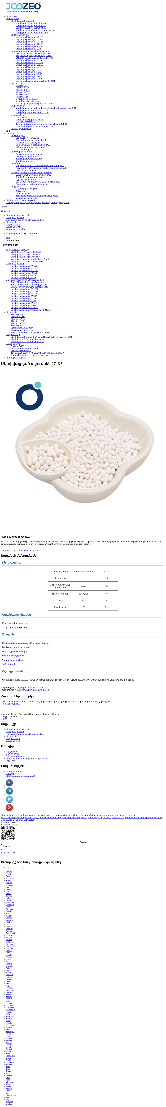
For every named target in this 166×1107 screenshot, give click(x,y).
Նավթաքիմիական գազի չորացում (33, 175)
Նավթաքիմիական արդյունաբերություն (31, 173)
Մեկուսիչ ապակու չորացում (30, 147)
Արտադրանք (12, 19)
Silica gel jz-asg (22, 86)
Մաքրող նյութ (18, 106)
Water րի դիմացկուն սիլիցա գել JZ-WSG (35, 103)
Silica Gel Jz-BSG (23, 88)
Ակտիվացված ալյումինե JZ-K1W (32, 33)
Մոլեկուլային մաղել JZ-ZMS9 (29, 44)
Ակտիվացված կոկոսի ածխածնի (18, 820)
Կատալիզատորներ (21, 129)
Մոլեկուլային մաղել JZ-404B (29, 79)
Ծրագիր (10, 133)
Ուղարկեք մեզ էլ (9, 550)
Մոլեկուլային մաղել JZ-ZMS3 (29, 37)
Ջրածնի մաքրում (24, 161)
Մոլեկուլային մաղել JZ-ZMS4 (29, 39)
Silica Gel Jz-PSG (22, 92)
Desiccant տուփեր (24, 149)
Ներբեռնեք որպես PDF (29, 550)
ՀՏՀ (8, 131)
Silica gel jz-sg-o (22, 97)
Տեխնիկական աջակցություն (20, 200)
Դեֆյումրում (22, 191)
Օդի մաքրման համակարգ (29, 154)
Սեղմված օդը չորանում (27, 138)
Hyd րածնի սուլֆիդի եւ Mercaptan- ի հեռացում (38, 182)
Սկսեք (4, 719)
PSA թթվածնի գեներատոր (29, 159)
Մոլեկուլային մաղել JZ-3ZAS (29, 65)
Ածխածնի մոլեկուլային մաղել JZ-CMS (34, 58)
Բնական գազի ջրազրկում (29, 177)
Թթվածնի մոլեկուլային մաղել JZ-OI (33, 53)
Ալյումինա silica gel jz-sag (27, 99)
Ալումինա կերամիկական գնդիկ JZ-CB (35, 30)
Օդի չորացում (18, 136)
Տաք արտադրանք (108, 815)
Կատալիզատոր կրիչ (26, 189)
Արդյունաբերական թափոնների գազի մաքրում (40, 166)
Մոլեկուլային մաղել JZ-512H (29, 60)
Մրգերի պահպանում (26, 170)
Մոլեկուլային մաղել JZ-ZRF (29, 67)
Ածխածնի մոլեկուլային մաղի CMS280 (143, 818)
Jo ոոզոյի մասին (14, 203)
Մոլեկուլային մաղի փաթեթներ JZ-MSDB (36, 81)
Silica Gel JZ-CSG (23, 90)
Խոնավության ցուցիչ (26, 198)
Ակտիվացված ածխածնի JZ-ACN (32, 110)
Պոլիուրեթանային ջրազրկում (31, 140)
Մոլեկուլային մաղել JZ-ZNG (29, 70)
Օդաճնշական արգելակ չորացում (33, 145)
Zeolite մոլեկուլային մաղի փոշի (16, 818)
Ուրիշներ (15, 186)
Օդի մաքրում (17, 163)
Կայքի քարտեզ (127, 815)
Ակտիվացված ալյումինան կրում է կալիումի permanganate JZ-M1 (46, 108)
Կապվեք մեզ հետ (60, 203)
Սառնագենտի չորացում (28, 143)
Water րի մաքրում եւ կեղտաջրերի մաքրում (37, 196)
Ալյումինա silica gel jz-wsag (27, 101)
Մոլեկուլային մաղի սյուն (74, 818)
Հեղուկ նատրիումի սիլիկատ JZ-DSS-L (34, 126)
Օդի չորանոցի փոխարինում (46, 818)
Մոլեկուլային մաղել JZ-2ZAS (29, 63)
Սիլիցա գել (16, 83)
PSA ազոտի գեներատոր (28, 156)
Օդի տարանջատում (21, 152)
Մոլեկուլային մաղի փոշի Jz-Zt (30, 46)
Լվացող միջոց (18, 115)
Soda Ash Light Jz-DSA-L (26, 122)
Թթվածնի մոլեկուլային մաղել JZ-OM (34, 56)
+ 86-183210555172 (9, 824)
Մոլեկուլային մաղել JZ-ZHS (29, 74)
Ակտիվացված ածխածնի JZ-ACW (32, 113)
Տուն (8, 238)
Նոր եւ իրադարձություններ (36, 203)
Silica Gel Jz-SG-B (23, 94)
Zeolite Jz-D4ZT (22, 117)
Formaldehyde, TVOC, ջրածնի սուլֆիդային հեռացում (41, 168)
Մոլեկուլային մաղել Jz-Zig (28, 76)
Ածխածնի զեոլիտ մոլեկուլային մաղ (106, 818)
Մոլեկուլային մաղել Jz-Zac (28, 72)
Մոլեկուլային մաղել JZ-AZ (28, 49)
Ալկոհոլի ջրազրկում (26, 179)
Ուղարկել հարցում (10, 704)
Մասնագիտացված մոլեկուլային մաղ (30, 51)
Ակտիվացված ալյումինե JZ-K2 (31, 26)
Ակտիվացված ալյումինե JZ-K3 (31, 28)
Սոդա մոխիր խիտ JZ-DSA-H (30, 120)
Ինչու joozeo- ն (12, 16)
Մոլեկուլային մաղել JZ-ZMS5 (29, 42)
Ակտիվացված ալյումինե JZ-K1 (31, 23)
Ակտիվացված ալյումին (22, 21)
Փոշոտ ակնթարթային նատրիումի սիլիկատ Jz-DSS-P (42, 124)
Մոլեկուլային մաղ (20, 35)
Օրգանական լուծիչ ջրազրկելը (31, 184)
